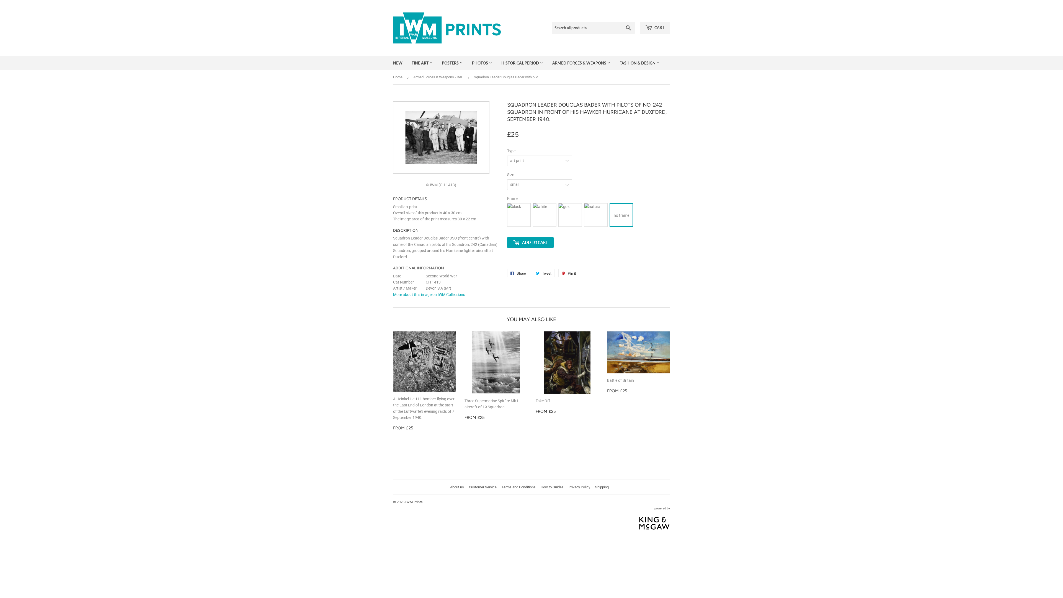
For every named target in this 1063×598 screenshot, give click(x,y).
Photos (480, 63)
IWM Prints (414, 502)
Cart (659, 27)
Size (510, 174)
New (398, 63)
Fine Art (420, 63)
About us (457, 487)
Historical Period (520, 63)
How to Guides (552, 487)
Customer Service (483, 487)
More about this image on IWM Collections (429, 294)
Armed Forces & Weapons (579, 63)
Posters (451, 63)
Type (511, 151)
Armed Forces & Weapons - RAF (438, 77)
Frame (512, 198)
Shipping (602, 487)
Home (398, 77)
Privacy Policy (579, 487)
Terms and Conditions (519, 487)
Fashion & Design (638, 63)
